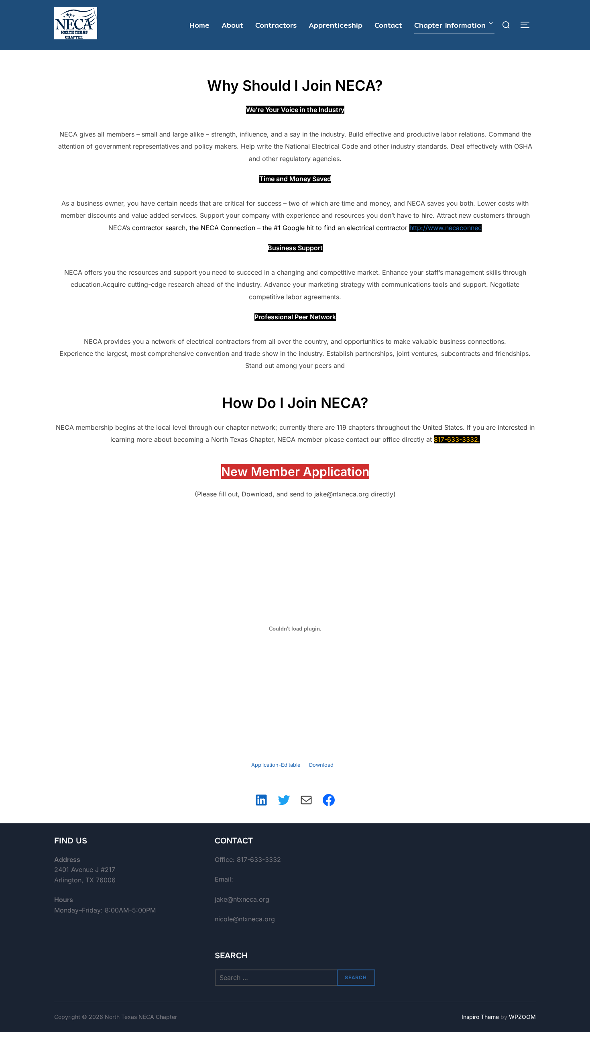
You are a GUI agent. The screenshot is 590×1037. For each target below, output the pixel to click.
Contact (388, 25)
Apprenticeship (335, 25)
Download (321, 765)
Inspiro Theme (480, 1016)
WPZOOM (522, 1016)
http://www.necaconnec (445, 228)
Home (199, 25)
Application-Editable (275, 765)
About (232, 25)
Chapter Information (450, 25)
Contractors (276, 25)
